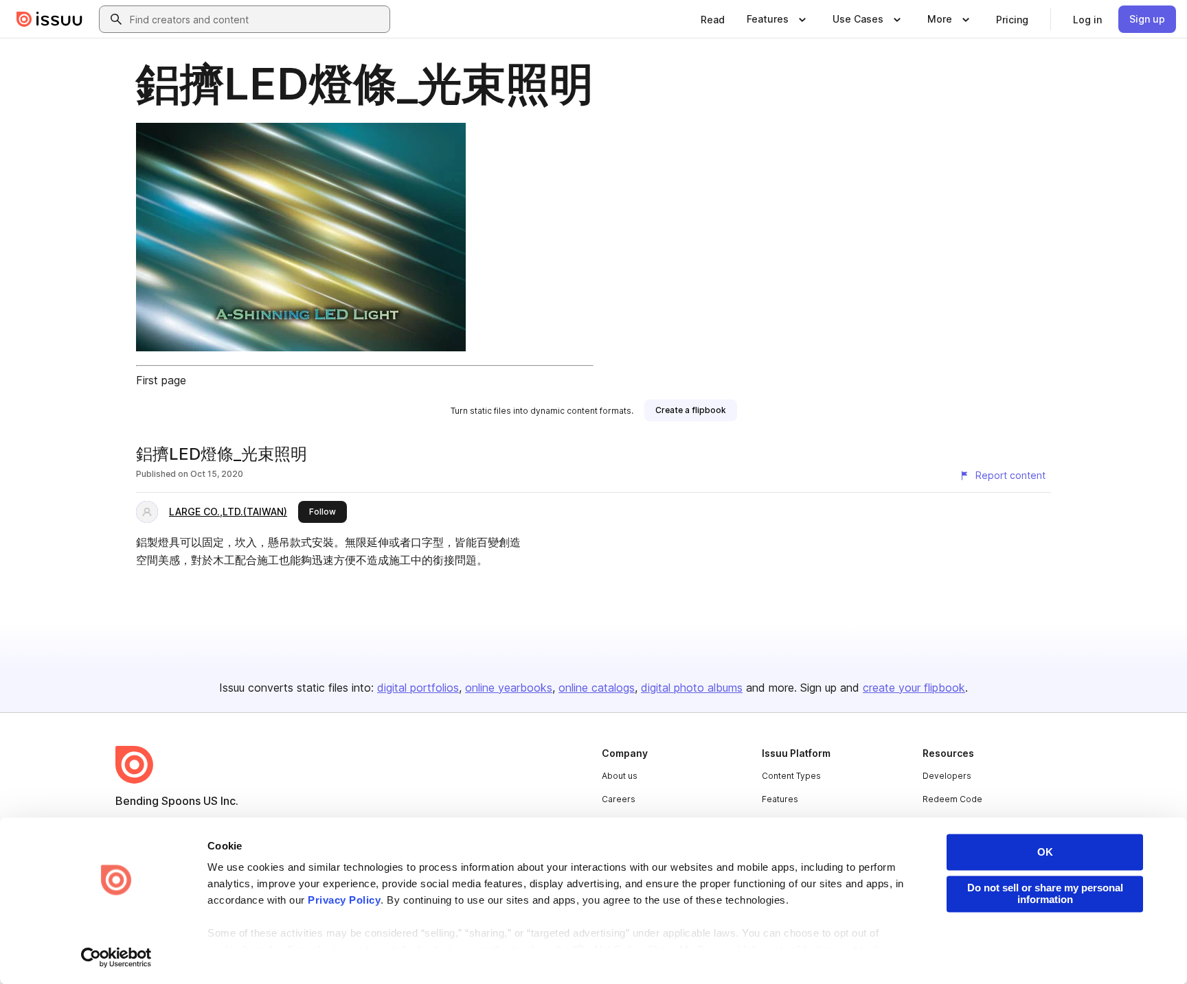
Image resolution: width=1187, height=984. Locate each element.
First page (161, 380)
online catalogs (596, 687)
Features (780, 799)
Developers (947, 776)
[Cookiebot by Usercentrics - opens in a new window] (116, 957)
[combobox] (257, 19)
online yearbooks (508, 687)
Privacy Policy (344, 900)
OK (1045, 852)
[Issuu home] (49, 19)
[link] (713, 19)
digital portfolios (418, 687)
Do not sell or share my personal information (1045, 893)
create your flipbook (914, 687)
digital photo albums (692, 687)
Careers (618, 799)
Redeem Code (952, 799)
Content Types (791, 776)
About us (619, 776)
